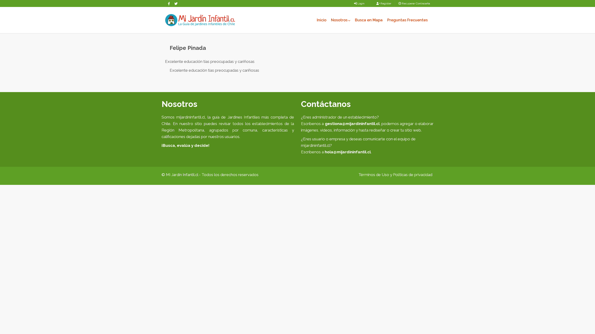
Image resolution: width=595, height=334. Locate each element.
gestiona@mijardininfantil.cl (352, 123)
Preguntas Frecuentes (407, 20)
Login (360, 3)
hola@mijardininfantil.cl (348, 152)
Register (385, 3)
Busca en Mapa (369, 20)
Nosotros (339, 20)
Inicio (321, 20)
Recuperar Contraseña (415, 3)
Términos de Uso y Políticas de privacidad (395, 174)
